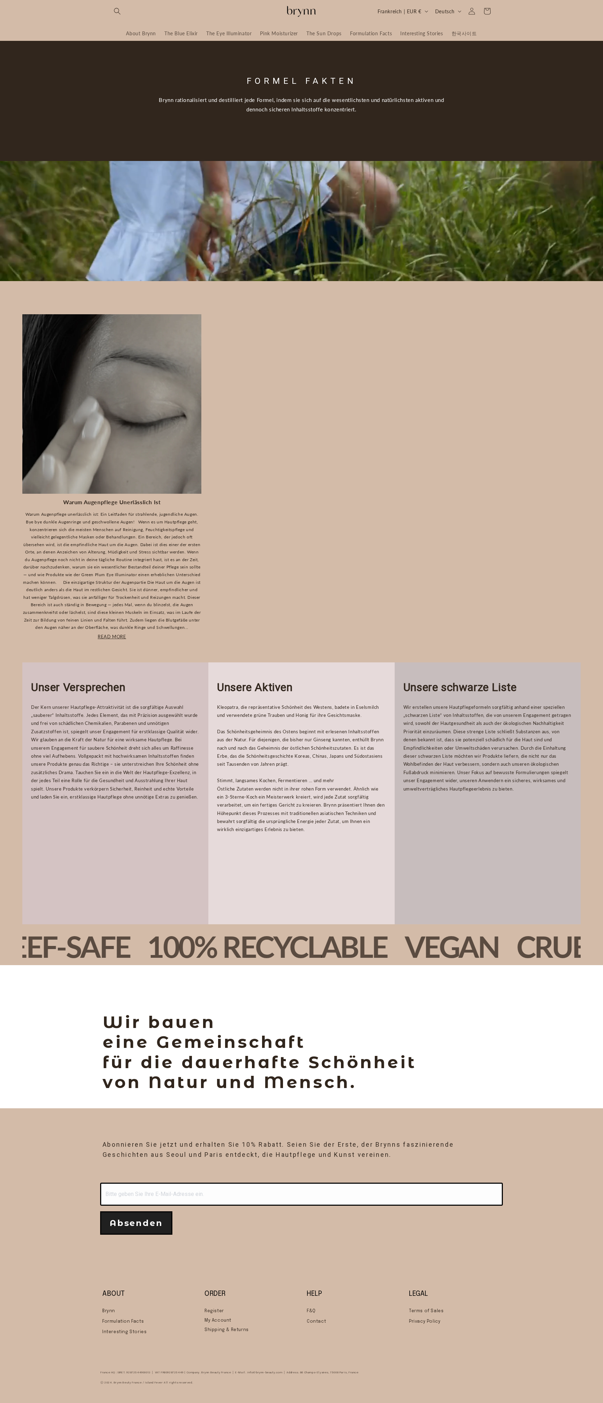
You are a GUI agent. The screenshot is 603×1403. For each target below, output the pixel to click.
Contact (316, 1322)
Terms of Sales (426, 1311)
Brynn (108, 1311)
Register (214, 1311)
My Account (217, 1320)
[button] (117, 11)
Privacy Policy (424, 1322)
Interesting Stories (124, 1332)
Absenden (136, 1223)
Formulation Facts (123, 1322)
